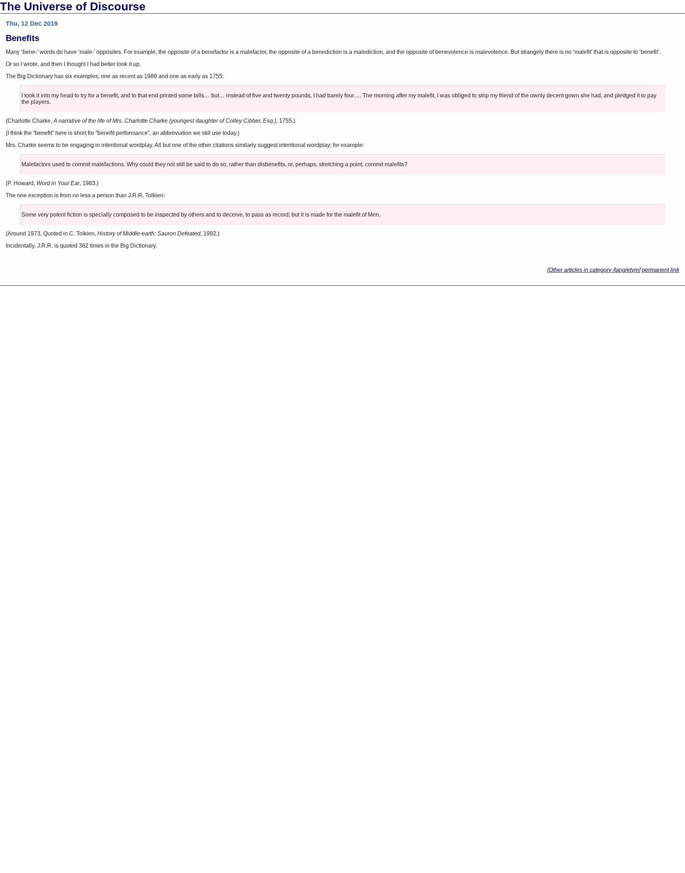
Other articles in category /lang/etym (594, 270)
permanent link (660, 270)
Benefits (22, 38)
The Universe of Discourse (73, 6)
